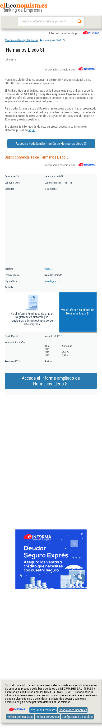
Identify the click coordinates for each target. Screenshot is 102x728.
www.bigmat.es (52, 281)
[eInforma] (16, 707)
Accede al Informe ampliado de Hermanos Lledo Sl (51, 381)
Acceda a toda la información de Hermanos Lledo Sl (51, 143)
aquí (31, 130)
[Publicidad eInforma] (51, 588)
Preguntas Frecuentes (43, 710)
